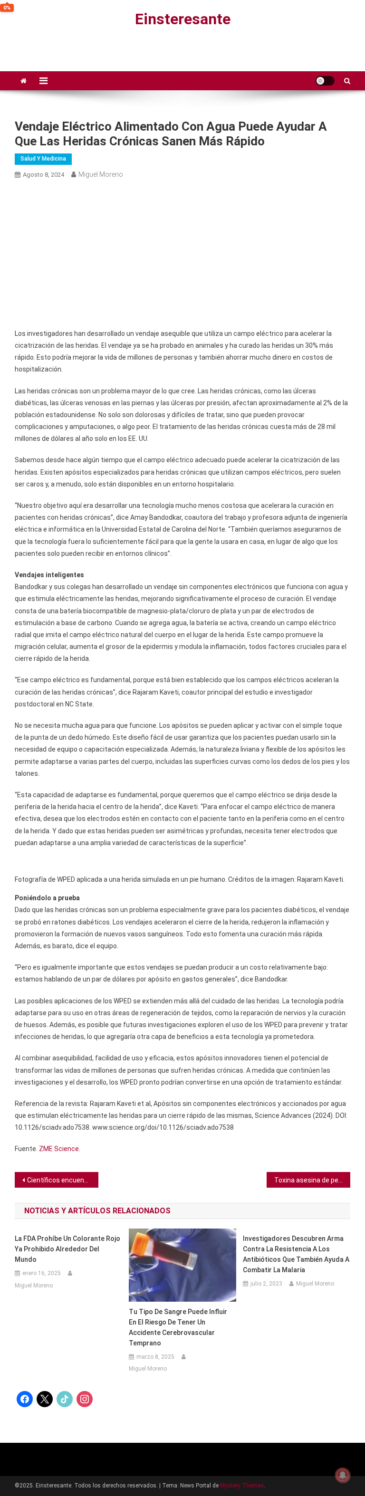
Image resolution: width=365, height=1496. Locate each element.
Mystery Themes (242, 1485)
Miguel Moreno (100, 174)
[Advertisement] (183, 254)
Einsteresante (183, 19)
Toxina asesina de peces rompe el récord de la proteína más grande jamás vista (312, 1180)
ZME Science (59, 1149)
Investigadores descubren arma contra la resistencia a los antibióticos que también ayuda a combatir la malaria (296, 1254)
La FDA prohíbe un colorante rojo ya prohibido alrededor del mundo (67, 1249)
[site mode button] (325, 81)
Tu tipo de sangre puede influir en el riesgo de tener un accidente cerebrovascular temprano (178, 1327)
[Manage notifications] (342, 1475)
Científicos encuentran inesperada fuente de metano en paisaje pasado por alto (63, 1180)
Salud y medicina (43, 158)
